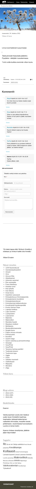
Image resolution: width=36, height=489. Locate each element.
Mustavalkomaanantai (13, 328)
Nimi (5, 177)
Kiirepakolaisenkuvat (13, 301)
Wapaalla (9, 364)
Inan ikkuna (10, 291)
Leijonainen (10, 316)
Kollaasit (9, 451)
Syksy (19, 463)
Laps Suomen (10, 311)
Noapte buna (10, 330)
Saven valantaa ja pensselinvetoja (18, 341)
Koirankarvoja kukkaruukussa (16, 303)
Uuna (7, 357)
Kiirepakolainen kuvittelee (15, 299)
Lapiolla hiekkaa (11, 309)
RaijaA (9, 98)
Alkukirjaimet (10, 278)
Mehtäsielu (9, 326)
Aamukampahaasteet (13, 270)
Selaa (18, 2)
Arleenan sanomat (12, 280)
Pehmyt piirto (10, 334)
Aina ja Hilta (10, 276)
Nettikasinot (10, 2)
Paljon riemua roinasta (14, 332)
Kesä (25, 444)
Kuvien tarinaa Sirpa (13, 307)
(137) (9, 393)
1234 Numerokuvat (12, 268)
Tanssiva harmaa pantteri (14, 349)
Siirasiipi (9, 343)
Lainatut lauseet (8, 454)
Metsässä (6, 460)
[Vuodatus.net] (8, 484)
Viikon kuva (14, 82)
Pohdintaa (6, 463)
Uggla (8, 355)
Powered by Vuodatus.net (26, 486)
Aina (7, 274)
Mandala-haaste (11, 322)
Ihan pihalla (10, 288)
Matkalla (30, 458)
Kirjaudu (31, 2)
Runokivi (9, 336)
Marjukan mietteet (12, 324)
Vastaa (8, 107)
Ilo (4, 444)
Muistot (11, 460)
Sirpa (8, 112)
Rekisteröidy (24, 2)
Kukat (17, 452)
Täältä (4, 62)
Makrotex (9, 318)
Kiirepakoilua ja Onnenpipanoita (17, 297)
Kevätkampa (15, 447)
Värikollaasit (10, 361)
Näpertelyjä (23, 460)
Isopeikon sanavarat (13, 295)
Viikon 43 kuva (7, 36)
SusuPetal (9, 345)
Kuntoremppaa (24, 452)
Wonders (9, 366)
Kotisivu (13, 190)
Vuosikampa (22, 466)
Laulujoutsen (10, 314)
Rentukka (10, 127)
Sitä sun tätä (13, 463)
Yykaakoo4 (7, 468)
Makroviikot (10, 320)
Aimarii (8, 272)
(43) (9, 397)
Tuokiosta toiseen (12, 351)
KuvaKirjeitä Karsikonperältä (16, 305)
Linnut (17, 454)
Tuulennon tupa (11, 353)
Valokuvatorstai (10, 465)
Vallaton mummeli (12, 359)
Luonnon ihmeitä (25, 454)
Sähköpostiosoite (13, 183)
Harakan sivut (10, 286)
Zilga (7, 368)
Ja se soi (9, 444)
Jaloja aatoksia (18, 444)
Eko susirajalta (11, 282)
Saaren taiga (10, 339)
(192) (9, 395)
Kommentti (7, 197)
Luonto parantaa (8, 458)
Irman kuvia (10, 293)
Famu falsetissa (11, 284)
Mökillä (17, 460)
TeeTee (9, 141)
